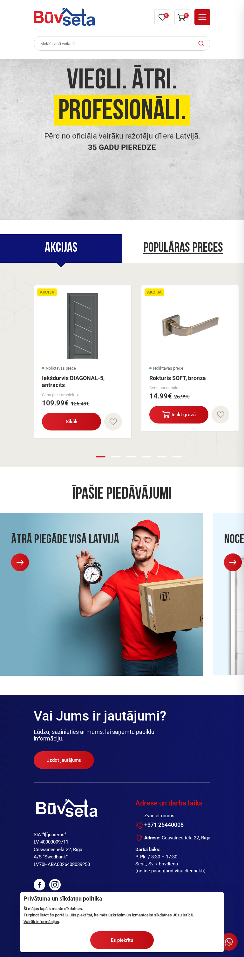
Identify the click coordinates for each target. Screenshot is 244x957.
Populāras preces (183, 248)
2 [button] (116, 456)
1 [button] (100, 456)
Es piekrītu (122, 940)
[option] (122, 139)
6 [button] (177, 456)
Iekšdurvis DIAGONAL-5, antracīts (73, 381)
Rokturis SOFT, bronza (177, 378)
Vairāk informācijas (41, 921)
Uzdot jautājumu (63, 760)
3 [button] (131, 456)
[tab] (61, 248)
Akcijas (61, 248)
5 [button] (161, 456)
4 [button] (146, 456)
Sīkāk (72, 421)
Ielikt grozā (184, 414)
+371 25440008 (164, 824)
